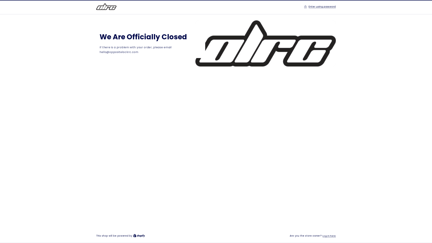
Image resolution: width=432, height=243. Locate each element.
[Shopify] (139, 235)
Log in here (329, 235)
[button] (320, 7)
